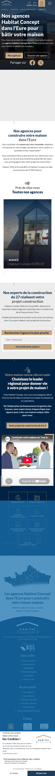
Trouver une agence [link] (37, 55)
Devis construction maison (29, 710)
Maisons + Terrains (29, 699)
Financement (29, 707)
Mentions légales (28, 671)
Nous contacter (29, 660)
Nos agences (28, 692)
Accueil (5, 9)
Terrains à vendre (28, 703)
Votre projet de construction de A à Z (27, 425)
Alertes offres (29, 664)
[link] (35, 3)
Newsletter (29, 668)
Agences (14, 9)
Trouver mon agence (27, 347)
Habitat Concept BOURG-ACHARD (27, 608)
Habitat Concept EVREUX (27, 611)
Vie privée (29, 675)
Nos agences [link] (14, 55)
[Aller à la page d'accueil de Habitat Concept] (7, 3)
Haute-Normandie (28, 9)
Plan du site (29, 679)
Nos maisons (29, 696)
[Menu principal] (49, 3)
